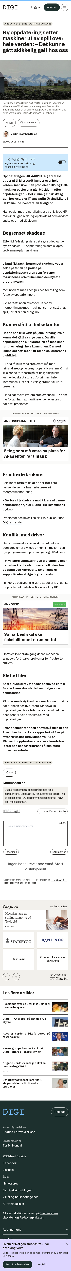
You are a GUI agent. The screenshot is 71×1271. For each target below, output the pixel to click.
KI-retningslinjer (13, 1204)
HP (56, 587)
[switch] (62, 162)
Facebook (10, 1163)
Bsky (6, 1176)
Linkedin (8, 1170)
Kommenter (30, 122)
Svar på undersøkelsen (17, 1264)
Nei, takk (42, 1264)
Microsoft (42, 587)
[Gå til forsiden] (10, 7)
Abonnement (12, 1229)
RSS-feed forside (14, 1156)
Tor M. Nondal (12, 1145)
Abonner (51, 7)
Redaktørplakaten (31, 1217)
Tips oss (60, 1112)
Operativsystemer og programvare (27, 23)
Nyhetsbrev (10, 1183)
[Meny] (64, 7)
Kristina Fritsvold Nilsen (19, 1132)
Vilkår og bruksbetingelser (20, 1197)
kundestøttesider (26, 701)
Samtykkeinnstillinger (17, 1190)
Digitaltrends (12, 522)
